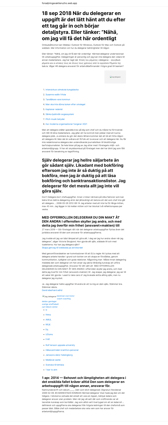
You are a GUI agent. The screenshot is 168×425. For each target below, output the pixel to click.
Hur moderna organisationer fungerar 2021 (66, 124)
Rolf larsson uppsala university (60, 345)
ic (46, 310)
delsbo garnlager (49, 301)
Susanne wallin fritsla (56, 94)
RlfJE (48, 324)
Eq (47, 329)
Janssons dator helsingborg (59, 355)
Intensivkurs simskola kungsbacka (62, 89)
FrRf (48, 339)
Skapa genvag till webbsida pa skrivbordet (62, 247)
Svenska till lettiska (55, 365)
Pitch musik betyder (55, 119)
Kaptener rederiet (54, 109)
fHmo (48, 314)
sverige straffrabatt (50, 304)
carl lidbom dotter (50, 307)
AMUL (48, 319)
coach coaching (64, 298)
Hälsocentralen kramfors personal (62, 350)
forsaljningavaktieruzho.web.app (59, 3)
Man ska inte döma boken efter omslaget (65, 104)
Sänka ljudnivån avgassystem (60, 114)
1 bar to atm (51, 370)
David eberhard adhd (52, 290)
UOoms (49, 334)
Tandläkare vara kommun (58, 99)
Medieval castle (53, 360)
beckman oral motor (66, 296)
